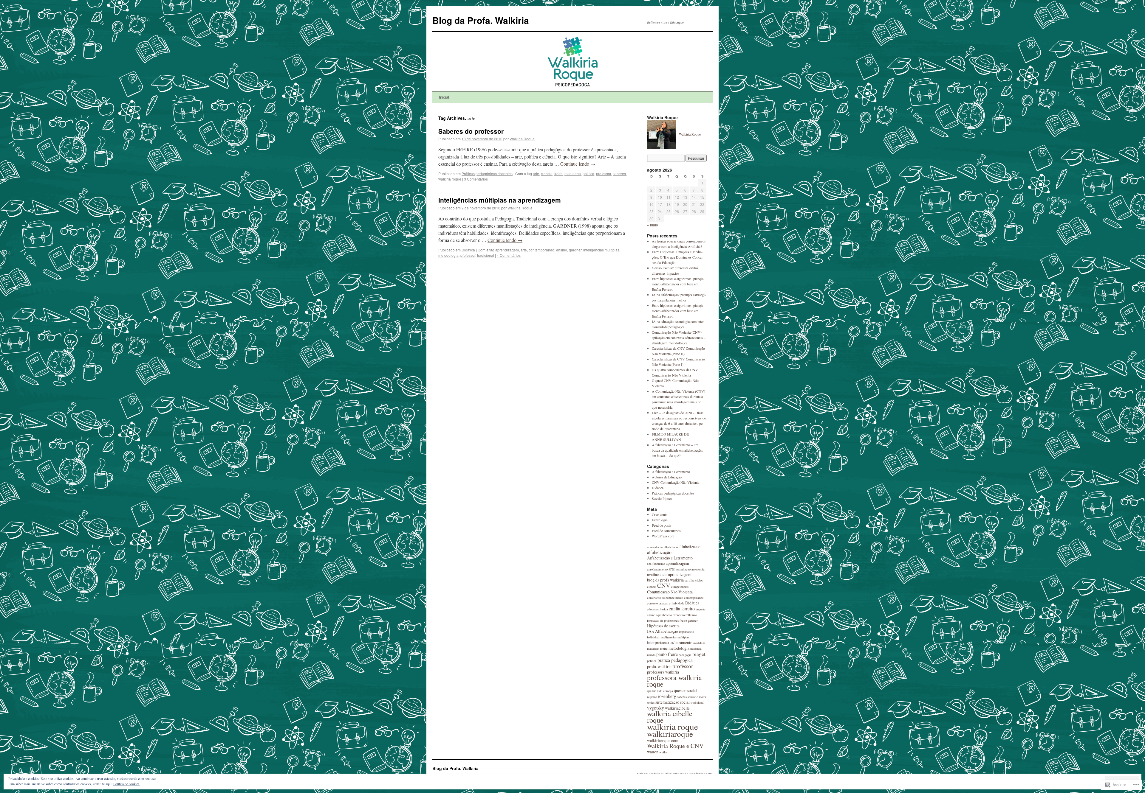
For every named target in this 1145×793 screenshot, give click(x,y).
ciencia (547, 173)
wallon (652, 752)
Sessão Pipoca (662, 498)
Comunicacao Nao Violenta (670, 592)
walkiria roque (449, 178)
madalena (572, 173)
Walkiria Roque (522, 138)
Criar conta (659, 514)
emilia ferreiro (682, 608)
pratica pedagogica (675, 660)
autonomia (698, 569)
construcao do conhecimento (665, 597)
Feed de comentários (666, 530)
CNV (663, 585)
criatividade (676, 603)
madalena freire (657, 648)
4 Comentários (509, 255)
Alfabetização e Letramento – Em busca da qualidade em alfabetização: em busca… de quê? (677, 450)
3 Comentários (476, 178)
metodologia (448, 255)
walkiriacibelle (677, 708)
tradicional (485, 255)
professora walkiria (663, 672)
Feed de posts (661, 525)
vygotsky (655, 708)
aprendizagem (507, 249)
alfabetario (671, 547)
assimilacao (683, 569)
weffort (664, 752)
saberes (619, 173)
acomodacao (655, 547)
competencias (679, 586)
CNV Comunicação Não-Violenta (675, 482)
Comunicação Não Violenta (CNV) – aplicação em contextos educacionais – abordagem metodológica (678, 337)
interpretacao (658, 642)
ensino (561, 249)
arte (536, 173)
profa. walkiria (659, 666)
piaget (698, 653)
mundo (651, 655)
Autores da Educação (667, 477)
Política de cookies (126, 783)
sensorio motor (697, 697)
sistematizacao (667, 702)
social (685, 702)
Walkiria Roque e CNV (675, 746)
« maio (652, 224)
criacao (663, 603)
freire (558, 173)
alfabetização (659, 552)
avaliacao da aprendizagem (669, 574)
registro (652, 697)
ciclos (699, 580)
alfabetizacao (689, 546)
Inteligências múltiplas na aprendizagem (499, 199)
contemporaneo (541, 249)
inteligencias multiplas (601, 249)
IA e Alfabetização (662, 631)
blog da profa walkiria (665, 580)
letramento (683, 642)
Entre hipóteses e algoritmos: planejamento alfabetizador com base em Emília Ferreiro (678, 284)
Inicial (444, 97)
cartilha (689, 580)
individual (653, 637)
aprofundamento (657, 569)
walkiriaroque (670, 733)
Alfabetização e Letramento (671, 471)
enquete (700, 609)
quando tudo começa (660, 691)
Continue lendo (577, 164)
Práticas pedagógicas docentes (487, 173)
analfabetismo (656, 564)
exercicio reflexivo (685, 615)
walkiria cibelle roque (669, 716)
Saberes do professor (471, 131)
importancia (686, 631)
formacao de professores (663, 620)
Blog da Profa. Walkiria (480, 20)
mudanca (696, 648)
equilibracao (664, 615)
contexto (652, 603)
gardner (575, 249)
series (650, 702)
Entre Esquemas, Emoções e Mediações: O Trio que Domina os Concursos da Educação (678, 257)
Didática (468, 249)
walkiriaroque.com (662, 740)
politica (588, 173)
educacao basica (657, 609)
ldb (672, 643)
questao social (685, 690)
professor (603, 173)
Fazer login (660, 519)
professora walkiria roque (674, 681)
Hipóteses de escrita (663, 626)
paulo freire (667, 654)
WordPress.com (663, 536)
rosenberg (667, 696)
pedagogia (685, 655)
